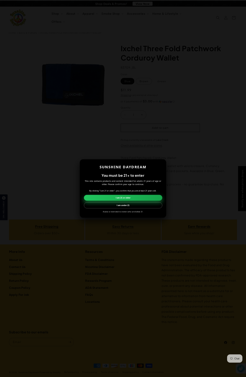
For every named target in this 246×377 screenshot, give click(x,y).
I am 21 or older (123, 198)
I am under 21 (123, 205)
